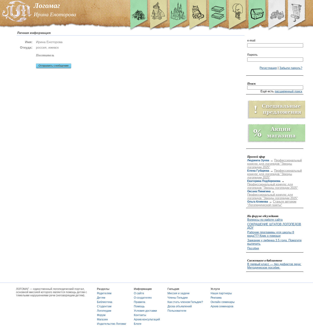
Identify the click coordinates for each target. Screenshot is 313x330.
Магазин (102, 319)
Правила (139, 302)
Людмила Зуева (258, 160)
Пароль (252, 54)
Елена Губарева (258, 170)
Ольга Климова (257, 201)
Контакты (140, 315)
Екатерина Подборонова (263, 181)
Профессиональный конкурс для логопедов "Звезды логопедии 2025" (274, 164)
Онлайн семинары (223, 302)
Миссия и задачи (178, 293)
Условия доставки (145, 310)
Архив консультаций (147, 319)
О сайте (139, 293)
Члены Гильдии (177, 297)
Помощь (139, 306)
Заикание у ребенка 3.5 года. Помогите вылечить (274, 242)
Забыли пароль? (290, 68)
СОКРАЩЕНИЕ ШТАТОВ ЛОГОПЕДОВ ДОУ (274, 226)
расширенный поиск (288, 91)
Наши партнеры (221, 293)
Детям (101, 297)
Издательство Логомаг (111, 323)
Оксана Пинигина (259, 191)
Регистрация (268, 68)
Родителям (104, 293)
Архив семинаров (222, 306)
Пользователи (176, 310)
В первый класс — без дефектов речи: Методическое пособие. (274, 265)
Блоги (137, 323)
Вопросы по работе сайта (265, 219)
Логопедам (104, 310)
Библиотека (104, 302)
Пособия (253, 248)
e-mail (251, 40)
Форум (101, 315)
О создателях (143, 297)
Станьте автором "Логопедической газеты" (271, 203)
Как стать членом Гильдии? (185, 302)
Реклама (216, 297)
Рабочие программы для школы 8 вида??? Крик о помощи (270, 234)
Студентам (104, 306)
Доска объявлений (179, 306)
